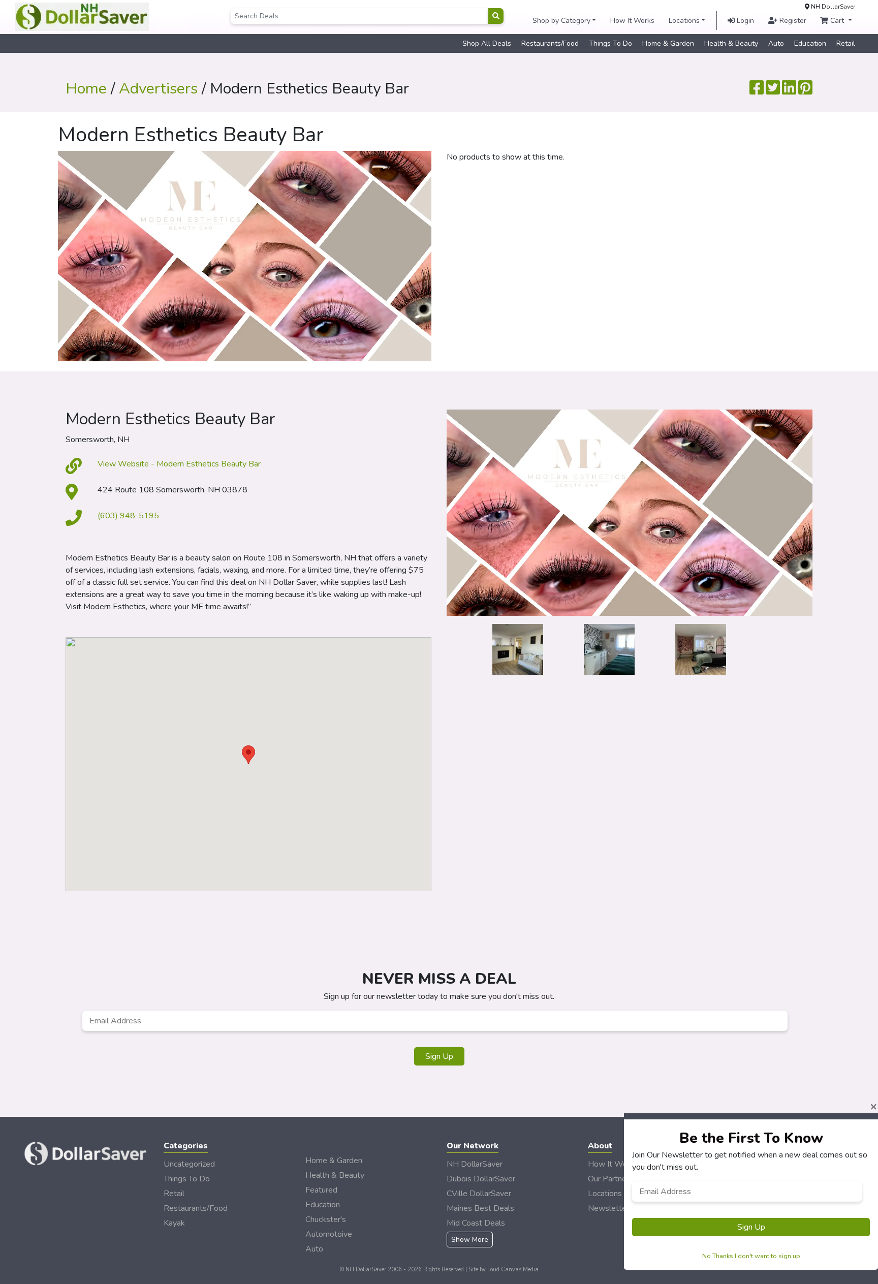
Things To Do (610, 43)
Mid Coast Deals (476, 1223)
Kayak (174, 1223)
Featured (321, 1190)
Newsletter (608, 1208)
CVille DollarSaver (479, 1193)
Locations (684, 20)
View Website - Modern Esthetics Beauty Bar (179, 463)
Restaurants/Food (550, 43)
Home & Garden (668, 43)
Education (810, 43)
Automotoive (328, 1234)
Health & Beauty (731, 43)
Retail (845, 43)
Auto (776, 43)
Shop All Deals (486, 43)
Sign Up (439, 1056)
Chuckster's (325, 1219)
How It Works (632, 20)
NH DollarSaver (475, 1164)
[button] (248, 754)
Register (791, 20)
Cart (837, 20)
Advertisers (158, 88)
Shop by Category (561, 20)
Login (744, 20)
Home (86, 88)
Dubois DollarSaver (481, 1178)
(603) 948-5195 (128, 515)
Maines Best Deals (480, 1208)
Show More (469, 1239)
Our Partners (610, 1178)
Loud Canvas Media (513, 1269)
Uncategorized (189, 1164)
